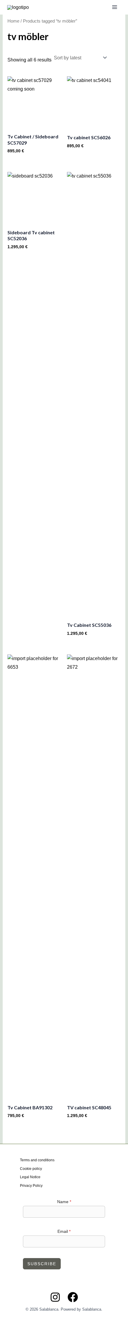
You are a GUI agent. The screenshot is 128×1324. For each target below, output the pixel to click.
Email (64, 1231)
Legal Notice (30, 1177)
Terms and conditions (37, 1160)
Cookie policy (31, 1169)
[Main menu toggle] (114, 7)
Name (64, 1201)
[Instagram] (55, 1297)
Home (13, 21)
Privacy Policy (31, 1186)
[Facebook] (73, 1297)
